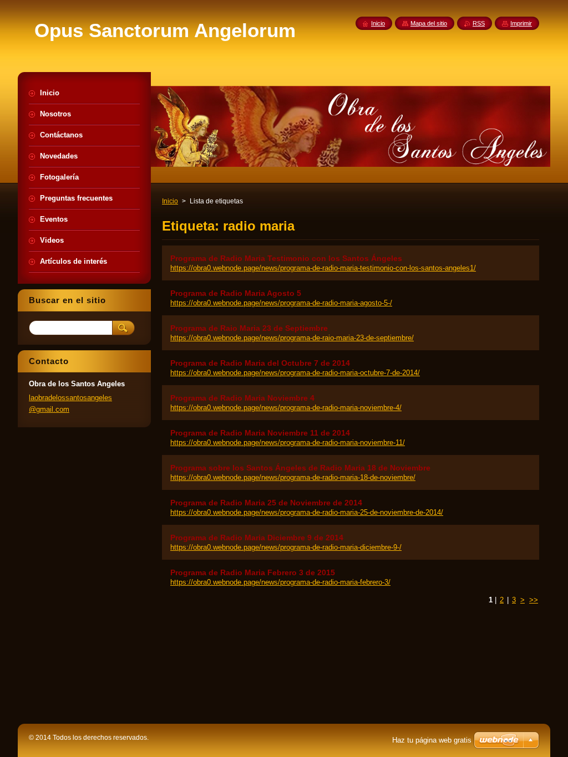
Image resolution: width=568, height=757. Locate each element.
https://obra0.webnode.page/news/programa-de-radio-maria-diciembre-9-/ (286, 547)
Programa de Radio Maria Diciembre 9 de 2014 (256, 537)
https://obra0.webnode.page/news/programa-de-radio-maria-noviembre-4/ (286, 407)
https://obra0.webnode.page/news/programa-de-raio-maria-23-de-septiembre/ (292, 338)
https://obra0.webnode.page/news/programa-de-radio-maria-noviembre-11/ (287, 442)
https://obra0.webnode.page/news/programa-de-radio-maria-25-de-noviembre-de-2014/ (306, 512)
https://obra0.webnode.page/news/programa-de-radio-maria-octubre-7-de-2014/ (295, 373)
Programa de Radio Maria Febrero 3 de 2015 (252, 572)
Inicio (170, 201)
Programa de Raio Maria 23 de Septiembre (249, 328)
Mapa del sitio (428, 23)
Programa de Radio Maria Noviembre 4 (242, 397)
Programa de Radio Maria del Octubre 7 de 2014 (260, 363)
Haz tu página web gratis (431, 740)
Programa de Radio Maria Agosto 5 (235, 293)
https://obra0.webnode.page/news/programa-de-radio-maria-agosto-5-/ (281, 303)
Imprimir (521, 23)
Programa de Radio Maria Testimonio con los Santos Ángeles (286, 258)
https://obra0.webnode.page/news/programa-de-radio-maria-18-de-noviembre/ (292, 477)
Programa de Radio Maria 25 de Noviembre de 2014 (266, 502)
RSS (479, 23)
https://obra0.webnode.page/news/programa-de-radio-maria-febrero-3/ (280, 582)
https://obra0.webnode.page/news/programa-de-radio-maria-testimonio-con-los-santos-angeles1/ (323, 268)
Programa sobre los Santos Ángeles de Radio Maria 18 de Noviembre (300, 467)
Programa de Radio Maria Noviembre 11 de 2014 (260, 432)
